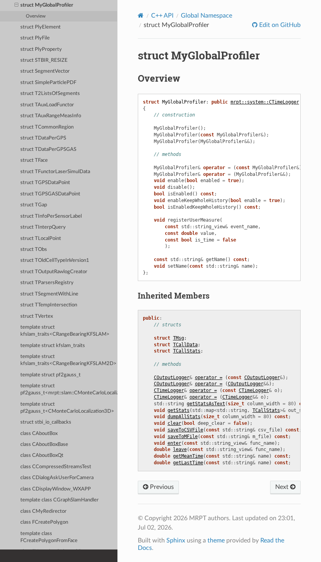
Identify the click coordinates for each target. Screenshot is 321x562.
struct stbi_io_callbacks (45, 422)
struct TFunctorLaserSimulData (55, 171)
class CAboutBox (39, 433)
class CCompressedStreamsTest (55, 466)
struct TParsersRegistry (47, 282)
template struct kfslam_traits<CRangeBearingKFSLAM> (65, 331)
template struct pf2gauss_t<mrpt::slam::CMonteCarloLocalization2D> (68, 389)
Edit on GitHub (279, 25)
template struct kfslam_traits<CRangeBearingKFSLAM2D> (68, 360)
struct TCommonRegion (47, 127)
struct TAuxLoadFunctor (47, 104)
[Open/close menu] (16, 5)
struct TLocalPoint (40, 238)
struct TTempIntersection (48, 305)
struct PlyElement (40, 27)
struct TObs (33, 249)
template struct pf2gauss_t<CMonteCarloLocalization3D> (67, 408)
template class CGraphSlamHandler (59, 500)
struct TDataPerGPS (43, 138)
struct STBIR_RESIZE (44, 60)
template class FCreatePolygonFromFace (49, 537)
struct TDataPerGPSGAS (48, 149)
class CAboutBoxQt (41, 455)
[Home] (141, 15)
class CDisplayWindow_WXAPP (55, 489)
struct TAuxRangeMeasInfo (50, 115)
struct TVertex (36, 316)
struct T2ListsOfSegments (50, 93)
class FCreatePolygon (44, 522)
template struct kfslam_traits (52, 345)
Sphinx (175, 540)
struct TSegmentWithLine (49, 294)
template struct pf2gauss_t (50, 375)
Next (282, 487)
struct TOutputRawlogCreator (53, 271)
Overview (35, 16)
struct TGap (33, 205)
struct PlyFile (35, 38)
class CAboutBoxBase (44, 444)
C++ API (162, 16)
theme (216, 540)
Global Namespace (206, 16)
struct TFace (34, 160)
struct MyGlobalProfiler (46, 5)
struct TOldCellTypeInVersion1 (54, 260)
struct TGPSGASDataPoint (50, 194)
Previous (161, 487)
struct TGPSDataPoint (45, 182)
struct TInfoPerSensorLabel (51, 216)
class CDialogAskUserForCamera (57, 477)
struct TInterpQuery (43, 227)
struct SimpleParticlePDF (48, 82)
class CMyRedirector (43, 511)
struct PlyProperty (41, 49)
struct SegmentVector (45, 71)
